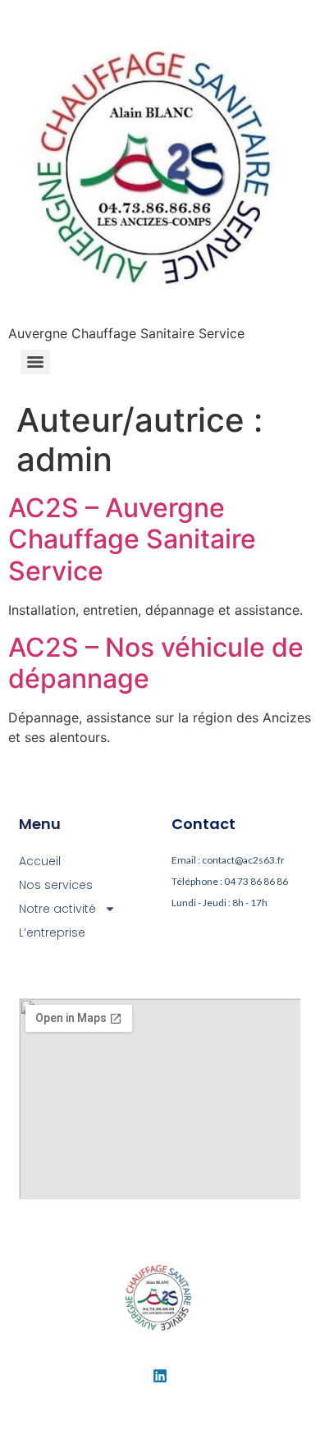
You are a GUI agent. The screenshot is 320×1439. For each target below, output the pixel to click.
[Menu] (35, 362)
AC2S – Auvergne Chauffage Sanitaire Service (132, 539)
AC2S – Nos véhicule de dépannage (156, 662)
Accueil (40, 861)
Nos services (56, 885)
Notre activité (57, 909)
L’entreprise (52, 932)
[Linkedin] (160, 1375)
